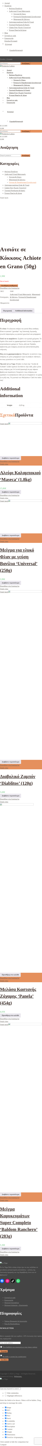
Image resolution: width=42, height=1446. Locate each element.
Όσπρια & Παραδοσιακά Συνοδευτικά (27, 17)
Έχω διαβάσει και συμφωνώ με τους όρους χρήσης (20, 1347)
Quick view (4, 464)
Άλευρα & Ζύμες (19, 14)
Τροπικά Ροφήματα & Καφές (19, 25)
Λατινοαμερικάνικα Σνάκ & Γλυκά (21, 22)
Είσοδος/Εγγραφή (10, 41)
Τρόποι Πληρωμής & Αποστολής (15, 1321)
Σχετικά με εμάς (10, 36)
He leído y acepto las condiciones (14, 1357)
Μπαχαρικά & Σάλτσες (21, 19)
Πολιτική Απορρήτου (11, 1303)
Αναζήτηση (25, 155)
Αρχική (7, 3)
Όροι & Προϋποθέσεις (12, 1324)
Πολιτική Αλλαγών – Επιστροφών (16, 1305)
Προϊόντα (7, 6)
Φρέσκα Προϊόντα (15, 8)
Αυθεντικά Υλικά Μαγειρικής (19, 11)
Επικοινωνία (8, 38)
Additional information (23, 311)
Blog (6, 33)
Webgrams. (18, 1376)
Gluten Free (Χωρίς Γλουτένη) (20, 27)
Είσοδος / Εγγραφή (6, 59)
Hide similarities (13, 1393)
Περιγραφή (7, 311)
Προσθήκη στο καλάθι (10, 975)
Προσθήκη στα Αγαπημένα (9, 288)
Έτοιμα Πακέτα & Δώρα (17, 30)
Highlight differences (14, 1396)
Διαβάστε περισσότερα (10, 458)
